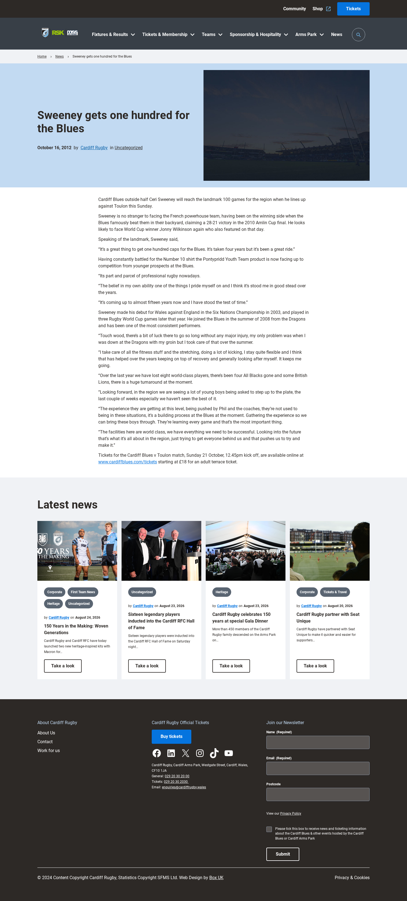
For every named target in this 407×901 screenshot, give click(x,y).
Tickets (353, 8)
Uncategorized (129, 147)
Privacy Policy (290, 813)
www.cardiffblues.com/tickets (127, 461)
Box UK (216, 877)
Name (279, 732)
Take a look (66, 668)
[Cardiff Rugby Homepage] (60, 33)
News (59, 56)
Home (42, 56)
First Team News (83, 592)
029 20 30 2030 (176, 782)
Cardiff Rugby (94, 147)
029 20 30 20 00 (177, 776)
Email (279, 758)
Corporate (54, 592)
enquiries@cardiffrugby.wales (184, 787)
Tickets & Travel (335, 592)
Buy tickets (171, 736)
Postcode (273, 784)
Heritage (53, 604)
